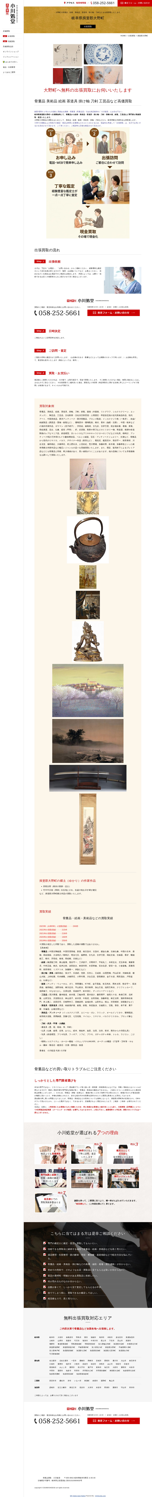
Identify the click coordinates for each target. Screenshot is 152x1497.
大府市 (115, 1367)
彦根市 (52, 1387)
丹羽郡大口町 (88, 1371)
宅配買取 (9, 41)
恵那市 (128, 1341)
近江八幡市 (62, 1387)
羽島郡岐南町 (76, 1344)
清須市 (93, 1364)
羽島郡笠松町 (90, 1344)
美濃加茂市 (130, 1337)
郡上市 (103, 1341)
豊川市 (115, 1361)
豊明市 (123, 1367)
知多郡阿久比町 (129, 1371)
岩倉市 (85, 1364)
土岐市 (52, 1341)
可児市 (76, 1341)
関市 (86, 1337)
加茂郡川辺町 (119, 1344)
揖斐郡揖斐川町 (69, 1347)
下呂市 (111, 1341)
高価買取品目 (8, 46)
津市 (69, 1381)
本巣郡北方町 (132, 1344)
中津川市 (94, 1341)
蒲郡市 (60, 1371)
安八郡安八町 (97, 1347)
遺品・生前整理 (9, 67)
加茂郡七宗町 (81, 1350)
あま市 (110, 1364)
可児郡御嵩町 (54, 1354)
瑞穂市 (93, 1337)
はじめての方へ (11, 62)
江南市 (52, 1364)
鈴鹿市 (95, 1381)
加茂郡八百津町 (110, 1350)
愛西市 (60, 1364)
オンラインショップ (11, 52)
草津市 (131, 1387)
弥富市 (118, 1364)
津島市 (101, 1364)
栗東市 (115, 1387)
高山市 (120, 1341)
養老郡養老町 (63, 1344)
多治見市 (119, 1337)
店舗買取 (6, 31)
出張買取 (9, 36)
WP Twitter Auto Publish (78, 1496)
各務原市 (69, 1337)
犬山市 (123, 1361)
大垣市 (60, 1337)
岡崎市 (90, 1361)
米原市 (98, 1387)
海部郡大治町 (115, 1371)
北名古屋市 (63, 1361)
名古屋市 (52, 1361)
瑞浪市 (85, 1341)
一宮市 (73, 1361)
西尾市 (107, 1361)
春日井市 (132, 1361)
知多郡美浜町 (68, 1374)
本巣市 (110, 1337)
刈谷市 (131, 1367)
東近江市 (72, 1387)
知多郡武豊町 (54, 1374)
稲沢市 (68, 1364)
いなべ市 (77, 1381)
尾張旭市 (52, 1367)
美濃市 (68, 1341)
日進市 (126, 1364)
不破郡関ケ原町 (125, 1347)
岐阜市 (52, 1337)
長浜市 (82, 1387)
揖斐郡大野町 (110, 1347)
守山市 (123, 1387)
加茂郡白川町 (124, 1350)
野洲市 (107, 1387)
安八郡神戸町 (54, 1350)
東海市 (98, 1367)
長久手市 (81, 1367)
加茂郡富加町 (95, 1350)
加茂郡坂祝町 (68, 1350)
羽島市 (78, 1337)
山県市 (60, 1341)
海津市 (101, 1337)
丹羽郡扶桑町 (101, 1371)
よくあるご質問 (9, 72)
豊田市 (72, 1367)
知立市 (107, 1367)
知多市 (68, 1371)
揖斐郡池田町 (54, 1347)
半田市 (52, 1371)
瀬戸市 (90, 1367)
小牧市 (76, 1364)
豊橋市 (82, 1361)
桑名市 (62, 1381)
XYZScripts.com (100, 1496)
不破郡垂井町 (83, 1347)
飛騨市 (52, 1344)
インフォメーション (11, 57)
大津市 (90, 1387)
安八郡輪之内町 (104, 1344)
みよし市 (62, 1367)
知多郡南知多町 (82, 1374)
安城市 (98, 1361)
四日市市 (52, 1381)
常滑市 (76, 1371)
